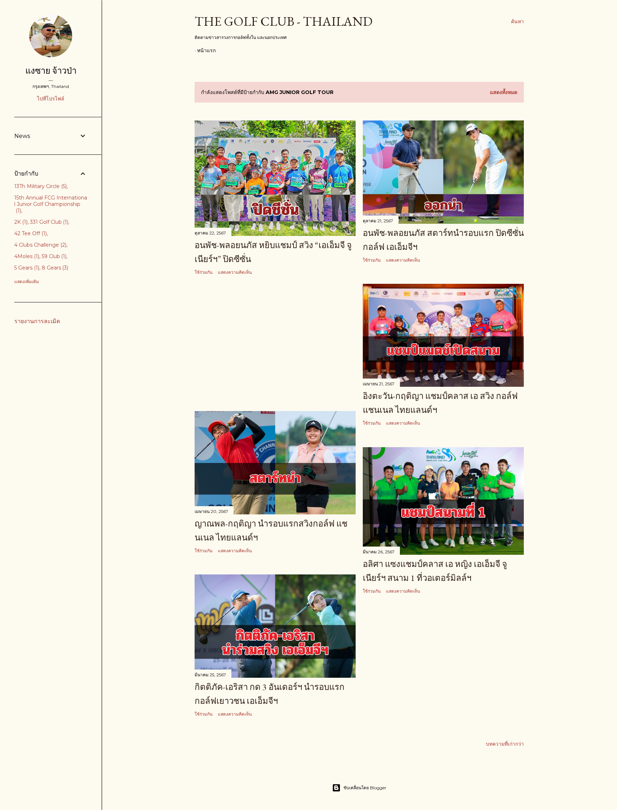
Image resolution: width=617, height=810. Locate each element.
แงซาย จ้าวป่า (50, 70)
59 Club (53, 256)
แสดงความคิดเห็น (235, 272)
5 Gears (26, 268)
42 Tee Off (29, 233)
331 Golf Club (48, 222)
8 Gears (54, 268)
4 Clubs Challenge (39, 245)
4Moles (26, 256)
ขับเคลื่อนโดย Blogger (364, 787)
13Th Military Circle (39, 186)
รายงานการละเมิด (37, 321)
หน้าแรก (206, 50)
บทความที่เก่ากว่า (505, 744)
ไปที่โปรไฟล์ (50, 98)
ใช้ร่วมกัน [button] (203, 272)
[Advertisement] (275, 343)
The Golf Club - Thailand (283, 21)
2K (20, 222)
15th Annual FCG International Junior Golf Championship (50, 204)
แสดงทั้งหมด (503, 92)
